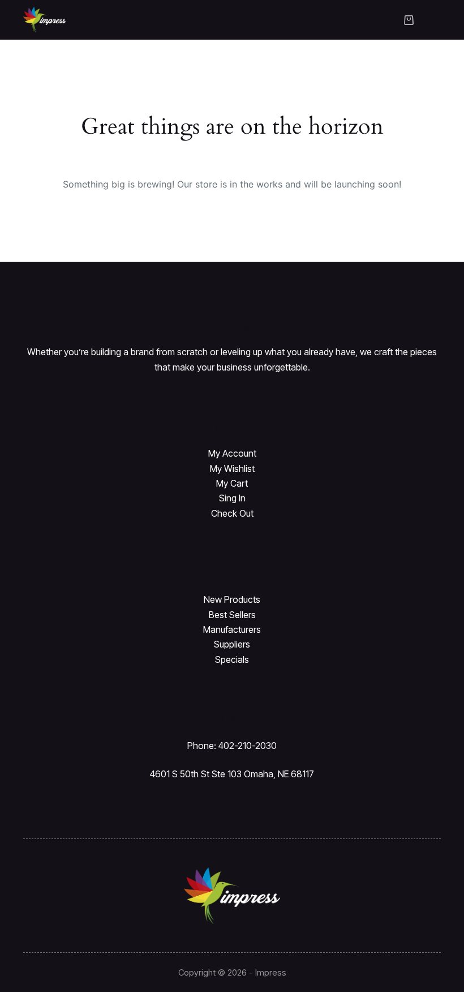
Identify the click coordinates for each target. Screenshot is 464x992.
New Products (232, 599)
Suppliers (232, 644)
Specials (232, 659)
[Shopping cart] (409, 20)
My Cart (232, 483)
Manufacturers (232, 629)
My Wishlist (232, 468)
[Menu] (436, 20)
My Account (232, 453)
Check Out (232, 513)
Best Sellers (232, 614)
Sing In (232, 498)
